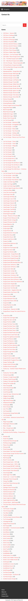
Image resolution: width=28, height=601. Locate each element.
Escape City (6, 241)
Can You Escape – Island (9, 175)
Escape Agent (6, 228)
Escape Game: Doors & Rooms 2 (11, 279)
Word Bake (6, 530)
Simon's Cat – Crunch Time (10, 477)
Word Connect (6, 536)
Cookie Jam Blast (7, 190)
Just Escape (6, 411)
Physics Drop (6, 445)
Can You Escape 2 (7, 148)
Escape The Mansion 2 (8, 341)
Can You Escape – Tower (9, 143)
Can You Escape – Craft (9, 126)
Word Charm (6, 534)
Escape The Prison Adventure (10, 345)
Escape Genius (6, 294)
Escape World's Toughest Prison (11, 360)
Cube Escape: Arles (8, 194)
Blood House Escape (8, 111)
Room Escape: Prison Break (10, 470)
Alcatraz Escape (7, 99)
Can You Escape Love (8, 160)
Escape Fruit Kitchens (8, 252)
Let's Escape (6, 415)
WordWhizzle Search (8, 566)
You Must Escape (7, 572)
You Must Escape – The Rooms (11, 574)
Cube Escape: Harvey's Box (10, 201)
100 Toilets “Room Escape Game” (11, 56)
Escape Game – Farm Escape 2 (11, 256)
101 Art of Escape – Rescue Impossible (13, 63)
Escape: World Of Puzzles (9, 364)
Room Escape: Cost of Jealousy (11, 468)
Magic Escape (6, 421)
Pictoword (5, 447)
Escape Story (6, 315)
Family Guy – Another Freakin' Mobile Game (14, 368)
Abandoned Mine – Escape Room (11, 71)
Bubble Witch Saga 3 (8, 116)
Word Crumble (6, 544)
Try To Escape (6, 519)
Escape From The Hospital (9, 247)
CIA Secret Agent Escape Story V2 (11, 188)
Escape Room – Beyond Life (10, 309)
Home (3, 589)
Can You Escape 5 (7, 154)
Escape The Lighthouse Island (10, 336)
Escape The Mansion (8, 339)
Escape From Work (8, 249)
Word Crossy (6, 542)
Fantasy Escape (7, 375)
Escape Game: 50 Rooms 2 (10, 266)
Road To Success (7, 460)
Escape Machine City (8, 305)
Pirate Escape (6, 449)
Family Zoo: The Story (8, 373)
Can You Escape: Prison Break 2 (11, 179)
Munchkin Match (7, 430)
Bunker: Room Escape (8, 118)
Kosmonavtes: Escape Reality (10, 413)
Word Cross (6, 540)
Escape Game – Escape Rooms (11, 254)
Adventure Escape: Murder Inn (10, 86)
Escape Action (6, 226)
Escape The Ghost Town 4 (9, 330)
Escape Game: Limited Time (10, 286)
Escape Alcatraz (7, 230)
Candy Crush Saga (8, 184)
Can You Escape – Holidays (10, 133)
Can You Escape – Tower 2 (9, 177)
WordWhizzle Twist (8, 568)
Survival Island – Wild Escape (10, 502)
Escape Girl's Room (8, 296)
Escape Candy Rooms (8, 239)
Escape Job (6, 303)
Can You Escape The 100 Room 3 (11, 162)
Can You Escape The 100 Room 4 (11, 165)
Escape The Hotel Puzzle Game (11, 332)
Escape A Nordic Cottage (9, 220)
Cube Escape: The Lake (9, 207)
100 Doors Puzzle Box (8, 41)
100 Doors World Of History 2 (10, 44)
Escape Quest (6, 307)
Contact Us (4, 594)
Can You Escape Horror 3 (9, 158)
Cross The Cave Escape (9, 192)
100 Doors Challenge (8, 35)
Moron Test (6, 426)
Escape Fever (6, 245)
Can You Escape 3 (7, 150)
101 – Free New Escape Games (11, 58)
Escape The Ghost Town (9, 324)
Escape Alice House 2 (8, 237)
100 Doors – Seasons (8, 33)
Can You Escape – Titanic (9, 141)
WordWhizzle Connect (8, 564)
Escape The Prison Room (9, 347)
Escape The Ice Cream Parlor (10, 334)
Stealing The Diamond (9, 489)
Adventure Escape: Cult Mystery (11, 80)
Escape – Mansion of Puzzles (10, 215)
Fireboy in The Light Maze (9, 381)
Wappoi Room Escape (8, 523)
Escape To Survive (7, 356)
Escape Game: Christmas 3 (10, 275)
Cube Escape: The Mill (8, 209)
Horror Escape (6, 406)
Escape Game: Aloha (8, 269)
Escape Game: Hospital (9, 283)
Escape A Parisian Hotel (9, 222)
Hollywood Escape (7, 402)
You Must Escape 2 (8, 576)
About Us (4, 592)
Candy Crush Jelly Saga (9, 182)
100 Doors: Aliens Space (9, 48)
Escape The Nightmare (9, 343)
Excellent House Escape (9, 366)
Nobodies (5, 436)
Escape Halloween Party (9, 298)
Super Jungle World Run (9, 500)
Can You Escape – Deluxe (9, 128)
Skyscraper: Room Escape (9, 479)
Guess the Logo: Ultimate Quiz (11, 394)
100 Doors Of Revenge (9, 39)
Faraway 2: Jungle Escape (9, 377)
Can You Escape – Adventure (10, 122)
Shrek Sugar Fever (8, 474)
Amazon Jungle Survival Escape (11, 105)
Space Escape (6, 485)
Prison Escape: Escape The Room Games (13, 453)
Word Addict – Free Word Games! (11, 528)
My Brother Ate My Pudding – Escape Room (14, 432)
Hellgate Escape (7, 396)
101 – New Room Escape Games (11, 61)
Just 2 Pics (5, 409)
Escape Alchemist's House (9, 232)
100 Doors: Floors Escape (9, 50)
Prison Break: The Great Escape (11, 451)
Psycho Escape (7, 455)
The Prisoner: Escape (8, 508)
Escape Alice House (8, 235)
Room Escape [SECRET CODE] (10, 466)
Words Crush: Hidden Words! (10, 559)
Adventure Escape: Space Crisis (11, 90)
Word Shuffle (6, 547)
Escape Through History (9, 351)
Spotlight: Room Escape (9, 487)
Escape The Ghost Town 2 (9, 326)
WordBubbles (6, 553)
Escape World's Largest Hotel (10, 358)
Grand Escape (6, 392)
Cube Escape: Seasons (8, 203)
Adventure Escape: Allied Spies (11, 73)
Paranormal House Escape (10, 440)
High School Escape (8, 400)
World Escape (6, 570)
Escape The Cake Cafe (8, 320)
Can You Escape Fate (8, 156)
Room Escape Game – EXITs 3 (10, 464)
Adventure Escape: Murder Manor (11, 88)
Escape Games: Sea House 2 (10, 292)
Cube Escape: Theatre (8, 211)
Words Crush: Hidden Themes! (10, 557)
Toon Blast (6, 513)
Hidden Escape (7, 398)
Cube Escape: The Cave (9, 205)
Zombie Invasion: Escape (9, 578)
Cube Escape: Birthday (9, 196)
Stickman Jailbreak (8, 494)
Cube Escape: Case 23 (8, 199)
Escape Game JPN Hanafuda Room (12, 262)
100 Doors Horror (7, 37)
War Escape (6, 525)
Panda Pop (6, 438)
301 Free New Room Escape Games (12, 67)
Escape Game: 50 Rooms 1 (10, 264)
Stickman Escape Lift (8, 491)
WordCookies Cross (8, 555)
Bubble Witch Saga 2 (8, 114)
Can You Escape (7, 120)
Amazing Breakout (8, 103)
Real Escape (6, 457)
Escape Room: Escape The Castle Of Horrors (14, 311)
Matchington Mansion (8, 423)
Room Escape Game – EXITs (10, 462)
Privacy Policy (5, 596)
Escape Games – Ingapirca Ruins (11, 290)
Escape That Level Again (9, 317)
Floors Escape (6, 385)
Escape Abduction (7, 224)
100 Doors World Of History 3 (10, 46)
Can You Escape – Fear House (10, 131)
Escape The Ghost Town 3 (9, 328)
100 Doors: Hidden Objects (10, 52)
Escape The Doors (7, 322)
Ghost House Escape (8, 387)
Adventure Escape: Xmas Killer (11, 97)
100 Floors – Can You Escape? (11, 54)
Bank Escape (6, 109)
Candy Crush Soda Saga (9, 186)
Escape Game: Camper (9, 271)
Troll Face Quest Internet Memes (11, 517)
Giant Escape (6, 390)
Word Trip (5, 549)
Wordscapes (6, 561)
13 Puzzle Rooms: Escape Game (11, 65)
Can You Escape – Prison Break (11, 135)
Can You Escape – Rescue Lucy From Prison (14, 137)
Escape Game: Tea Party (9, 288)
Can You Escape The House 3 (10, 167)
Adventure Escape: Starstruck (10, 92)
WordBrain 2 (6, 551)
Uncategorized (7, 521)
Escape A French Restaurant (10, 218)
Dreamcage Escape (8, 213)
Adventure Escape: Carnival (10, 77)
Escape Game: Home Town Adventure (12, 281)
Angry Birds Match (8, 107)
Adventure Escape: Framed (10, 82)
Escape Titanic (6, 353)
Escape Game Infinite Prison (10, 260)
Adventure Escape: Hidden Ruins (11, 84)
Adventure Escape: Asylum (10, 75)
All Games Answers (8, 101)
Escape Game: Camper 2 (9, 273)
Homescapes (6, 404)
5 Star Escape (6, 69)
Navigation (6, 9)
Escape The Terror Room (9, 349)
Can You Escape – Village (9, 145)
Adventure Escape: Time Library (11, 94)
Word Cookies (6, 538)
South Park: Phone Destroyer (10, 483)
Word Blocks (6, 532)
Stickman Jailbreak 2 (8, 496)
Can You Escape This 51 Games (11, 173)
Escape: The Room (7, 362)
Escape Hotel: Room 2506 (9, 300)
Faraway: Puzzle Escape (9, 379)
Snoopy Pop (6, 481)
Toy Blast (5, 515)
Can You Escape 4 (7, 152)
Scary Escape (6, 472)
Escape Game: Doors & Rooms (11, 277)
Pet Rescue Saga (7, 443)
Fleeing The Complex (8, 383)
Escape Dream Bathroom (9, 243)
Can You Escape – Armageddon (11, 124)
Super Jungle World (8, 498)
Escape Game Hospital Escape (10, 258)
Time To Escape (7, 511)
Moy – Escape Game (8, 428)
